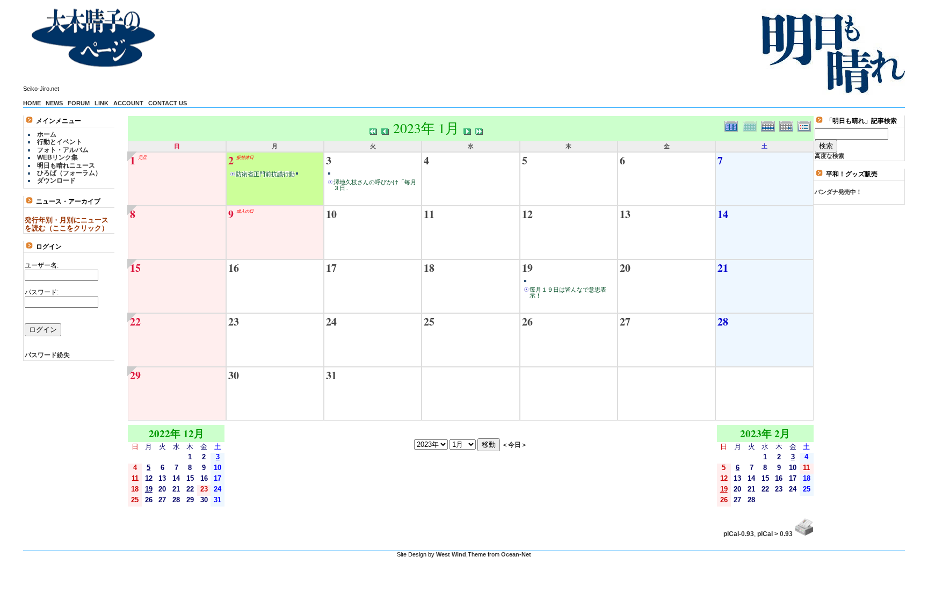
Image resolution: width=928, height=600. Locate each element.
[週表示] (770, 125)
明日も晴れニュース (66, 165)
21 (722, 268)
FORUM (79, 103)
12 (527, 214)
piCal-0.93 (738, 534)
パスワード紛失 (47, 355)
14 (722, 214)
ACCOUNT (128, 103)
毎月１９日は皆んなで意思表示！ (568, 292)
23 (233, 321)
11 (429, 214)
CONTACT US (167, 103)
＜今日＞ (514, 444)
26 (527, 321)
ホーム (46, 134)
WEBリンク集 (57, 157)
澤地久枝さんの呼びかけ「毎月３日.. (375, 185)
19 (527, 268)
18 (429, 268)
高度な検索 (829, 156)
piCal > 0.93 (775, 534)
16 (233, 268)
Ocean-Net (516, 554)
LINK (101, 103)
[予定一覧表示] (806, 125)
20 (625, 268)
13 (625, 214)
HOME (32, 103)
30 (233, 375)
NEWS (54, 103)
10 (331, 214)
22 (135, 321)
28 (722, 321)
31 (331, 375)
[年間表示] (733, 125)
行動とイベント (59, 142)
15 (135, 268)
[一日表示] (788, 125)
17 (331, 268)
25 (429, 321)
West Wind (451, 554)
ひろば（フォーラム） (69, 173)
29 (135, 375)
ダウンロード (56, 180)
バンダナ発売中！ (838, 192)
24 (331, 321)
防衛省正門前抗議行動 (265, 174)
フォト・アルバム (63, 150)
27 (625, 321)
